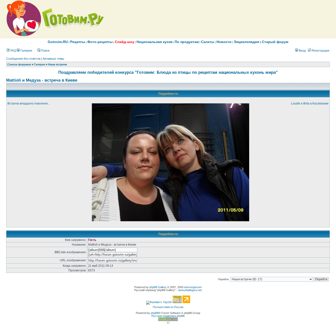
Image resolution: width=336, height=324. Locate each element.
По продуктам (187, 42)
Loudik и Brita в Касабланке (310, 103)
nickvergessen (193, 287)
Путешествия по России (168, 307)
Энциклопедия (246, 42)
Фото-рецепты (100, 42)
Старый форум (275, 42)
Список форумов (19, 64)
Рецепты (77, 42)
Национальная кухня (154, 42)
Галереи (26, 50)
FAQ (13, 50)
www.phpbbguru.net (190, 290)
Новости (223, 42)
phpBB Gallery (158, 287)
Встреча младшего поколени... (28, 103)
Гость (92, 240)
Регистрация (320, 50)
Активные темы (53, 58)
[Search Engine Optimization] (168, 320)
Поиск (44, 50)
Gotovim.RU (58, 42)
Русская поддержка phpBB (168, 315)
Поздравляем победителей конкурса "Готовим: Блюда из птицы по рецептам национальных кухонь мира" (168, 72)
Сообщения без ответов (23, 58)
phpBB (155, 312)
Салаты (207, 42)
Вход (302, 50)
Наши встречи (57, 64)
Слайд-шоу (124, 42)
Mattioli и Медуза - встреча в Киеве (41, 80)
